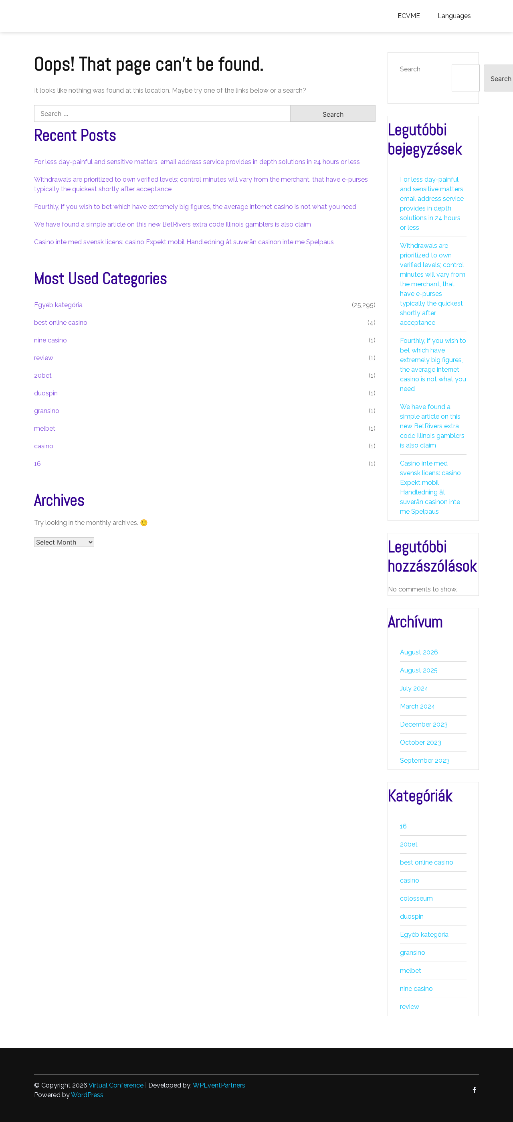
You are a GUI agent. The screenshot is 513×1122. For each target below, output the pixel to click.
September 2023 (425, 760)
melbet (44, 428)
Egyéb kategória (58, 305)
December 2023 (424, 724)
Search (410, 69)
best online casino (60, 322)
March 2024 (417, 706)
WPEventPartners (219, 1085)
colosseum (416, 898)
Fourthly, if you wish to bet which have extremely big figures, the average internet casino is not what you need (195, 207)
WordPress (87, 1095)
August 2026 (419, 652)
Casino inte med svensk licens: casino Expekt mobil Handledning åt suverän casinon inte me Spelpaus (184, 242)
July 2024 (414, 688)
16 (37, 464)
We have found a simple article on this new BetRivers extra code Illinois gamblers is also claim (172, 224)
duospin (46, 393)
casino (43, 446)
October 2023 (420, 742)
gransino (46, 411)
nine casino (50, 340)
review (43, 358)
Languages (454, 16)
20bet (43, 375)
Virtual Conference (116, 1085)
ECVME (409, 16)
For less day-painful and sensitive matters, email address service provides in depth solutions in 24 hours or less (197, 162)
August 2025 (419, 670)
